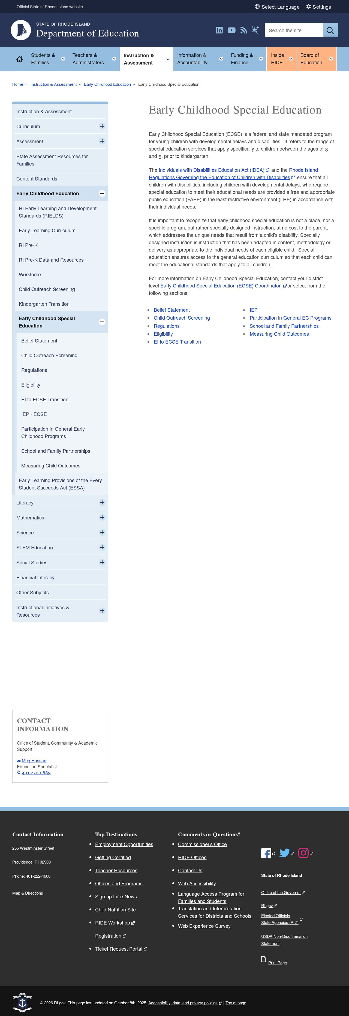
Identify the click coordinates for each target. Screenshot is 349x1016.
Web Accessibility (197, 883)
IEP (254, 309)
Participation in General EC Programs (291, 317)
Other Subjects (32, 592)
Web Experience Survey (204, 925)
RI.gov (267, 905)
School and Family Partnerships (55, 450)
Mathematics (30, 517)
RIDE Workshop (112, 922)
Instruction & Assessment (54, 84)
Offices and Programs (119, 883)
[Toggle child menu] (102, 126)
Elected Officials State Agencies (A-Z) (280, 919)
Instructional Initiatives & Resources (42, 611)
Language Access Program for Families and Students (211, 897)
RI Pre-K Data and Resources (51, 259)
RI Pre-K (28, 244)
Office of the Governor (281, 892)
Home (17, 84)
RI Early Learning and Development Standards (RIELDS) (58, 211)
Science (25, 532)
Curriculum (28, 126)
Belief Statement (39, 340)
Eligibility (30, 384)
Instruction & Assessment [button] (148, 59)
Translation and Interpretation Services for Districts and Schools (214, 912)
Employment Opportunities (124, 843)
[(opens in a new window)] (219, 30)
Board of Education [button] (318, 58)
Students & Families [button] (49, 58)
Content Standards (36, 178)
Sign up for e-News (116, 896)
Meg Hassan (34, 760)
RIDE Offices (192, 857)
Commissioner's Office (202, 843)
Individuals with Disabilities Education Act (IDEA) (211, 169)
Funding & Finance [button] (248, 58)
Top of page (235, 1002)
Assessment (29, 141)
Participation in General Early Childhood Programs (53, 432)
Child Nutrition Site (115, 909)
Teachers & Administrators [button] (96, 58)
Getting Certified (113, 857)
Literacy (25, 502)
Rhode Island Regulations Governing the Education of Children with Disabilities (233, 173)
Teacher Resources (116, 870)
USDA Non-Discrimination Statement (284, 939)
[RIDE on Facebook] (268, 853)
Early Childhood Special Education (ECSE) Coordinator (221, 285)
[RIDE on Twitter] (287, 852)
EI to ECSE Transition (44, 399)
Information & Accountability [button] (202, 58)
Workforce (30, 274)
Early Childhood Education (107, 84)
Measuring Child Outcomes (50, 465)
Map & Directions (27, 893)
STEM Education (34, 547)
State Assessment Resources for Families (52, 159)
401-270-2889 (36, 772)
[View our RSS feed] (244, 30)
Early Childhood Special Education (47, 322)
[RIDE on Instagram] (306, 852)
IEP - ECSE (34, 413)
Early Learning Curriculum (47, 230)
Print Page (277, 962)
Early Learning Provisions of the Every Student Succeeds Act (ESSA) (60, 483)
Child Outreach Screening (47, 288)
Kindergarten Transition (44, 303)
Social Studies (31, 562)
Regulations (34, 369)
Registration (108, 935)
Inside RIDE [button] (283, 58)
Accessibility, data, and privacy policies (183, 1002)
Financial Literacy (35, 577)
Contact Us (190, 870)
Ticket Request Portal (118, 948)
